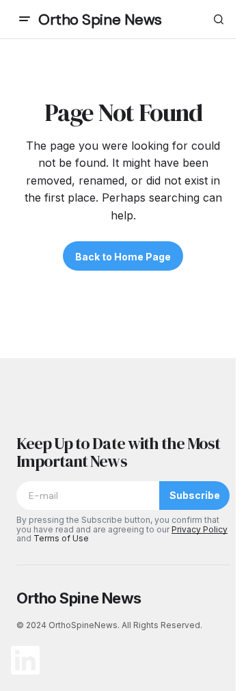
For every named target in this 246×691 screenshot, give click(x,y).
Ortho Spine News (100, 19)
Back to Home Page (123, 256)
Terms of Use (61, 538)
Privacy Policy (200, 529)
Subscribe (194, 495)
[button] (24, 19)
